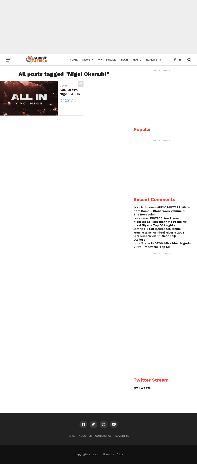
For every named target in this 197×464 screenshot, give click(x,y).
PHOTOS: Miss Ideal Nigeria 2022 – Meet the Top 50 (162, 245)
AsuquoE (68, 99)
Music (137, 59)
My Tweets (142, 388)
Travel (110, 59)
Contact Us (103, 435)
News (86, 59)
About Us (85, 435)
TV (98, 59)
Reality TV (154, 59)
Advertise (122, 435)
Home (74, 59)
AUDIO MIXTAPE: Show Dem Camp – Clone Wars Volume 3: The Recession (162, 211)
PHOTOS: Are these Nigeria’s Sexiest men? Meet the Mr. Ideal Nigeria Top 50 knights (160, 221)
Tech (124, 59)
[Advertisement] (98, 27)
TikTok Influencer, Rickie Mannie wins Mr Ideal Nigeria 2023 (159, 230)
